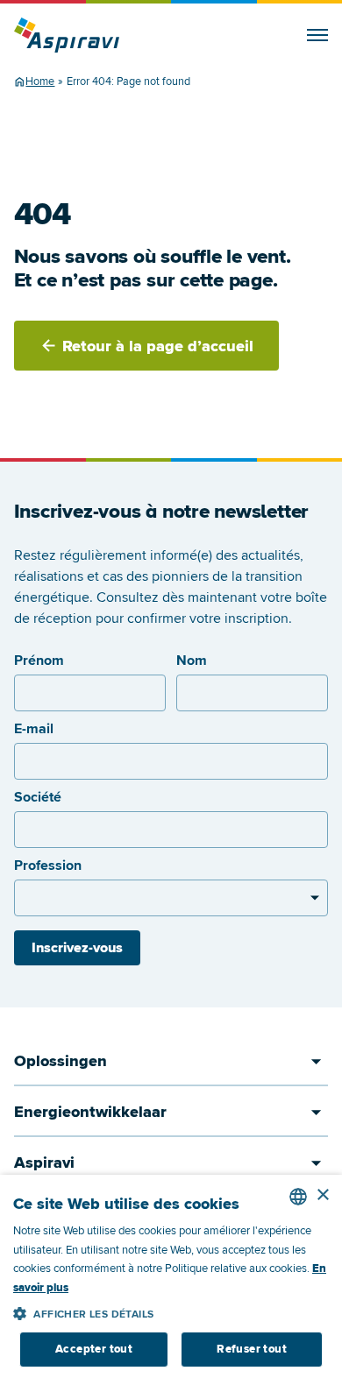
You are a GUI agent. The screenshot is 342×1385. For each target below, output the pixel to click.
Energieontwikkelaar (90, 1111)
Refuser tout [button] (252, 1349)
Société (37, 797)
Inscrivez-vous (77, 948)
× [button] (322, 1195)
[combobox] (298, 1196)
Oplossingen (60, 1061)
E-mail (33, 729)
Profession (48, 865)
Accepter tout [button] (93, 1349)
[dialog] (171, 1280)
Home (39, 81)
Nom (191, 660)
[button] (171, 1311)
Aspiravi (44, 1162)
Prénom (39, 660)
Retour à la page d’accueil (157, 346)
